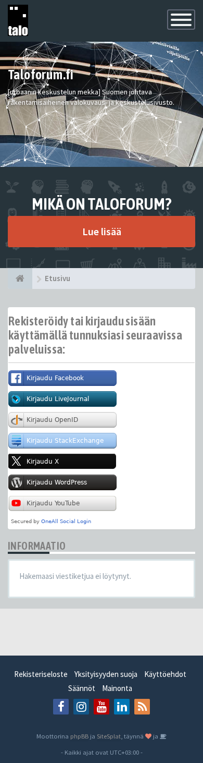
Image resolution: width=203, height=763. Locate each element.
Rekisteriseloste (41, 674)
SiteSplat (109, 736)
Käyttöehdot (165, 674)
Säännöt (81, 688)
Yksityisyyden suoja (105, 674)
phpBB (79, 736)
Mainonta (117, 688)
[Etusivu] (20, 278)
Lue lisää (101, 231)
